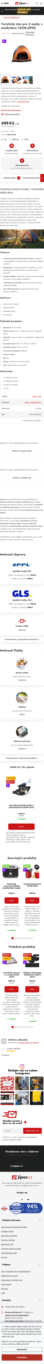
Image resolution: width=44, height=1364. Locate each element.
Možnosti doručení (12, 114)
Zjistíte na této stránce (14, 1318)
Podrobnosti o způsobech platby (21, 758)
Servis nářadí (6, 1284)
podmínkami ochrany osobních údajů (19, 1138)
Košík (3, 1293)
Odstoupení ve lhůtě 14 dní (11, 1280)
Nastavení (22, 1349)
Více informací (23, 101)
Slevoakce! (22, 12)
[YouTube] (28, 1199)
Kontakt (4, 1257)
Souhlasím (22, 1357)
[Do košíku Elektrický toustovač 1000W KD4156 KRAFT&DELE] (12, 900)
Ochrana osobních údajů (11, 1249)
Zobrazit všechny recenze (29, 1042)
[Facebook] (16, 1199)
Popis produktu (9, 178)
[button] (21, 827)
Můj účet (4, 1289)
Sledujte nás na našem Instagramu (22, 1072)
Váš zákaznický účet (9, 1253)
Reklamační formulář (9, 1276)
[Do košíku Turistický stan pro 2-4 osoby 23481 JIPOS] (12, 989)
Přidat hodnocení (22, 451)
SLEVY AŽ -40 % (24, 9)
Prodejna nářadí (7, 1231)
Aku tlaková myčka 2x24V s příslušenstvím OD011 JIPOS (21, 806)
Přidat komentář (22, 478)
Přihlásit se (32, 1131)
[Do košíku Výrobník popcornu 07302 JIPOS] (32, 900)
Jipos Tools (11, 134)
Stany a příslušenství (33, 402)
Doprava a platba (8, 1240)
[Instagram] (22, 1199)
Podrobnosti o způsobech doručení (21, 639)
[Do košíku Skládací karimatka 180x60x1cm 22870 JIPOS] (32, 989)
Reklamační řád (7, 1244)
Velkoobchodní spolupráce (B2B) (14, 1227)
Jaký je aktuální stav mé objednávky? (16, 1271)
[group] (21, 811)
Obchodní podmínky (9, 1236)
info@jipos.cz (16, 1166)
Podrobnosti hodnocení (30, 33)
